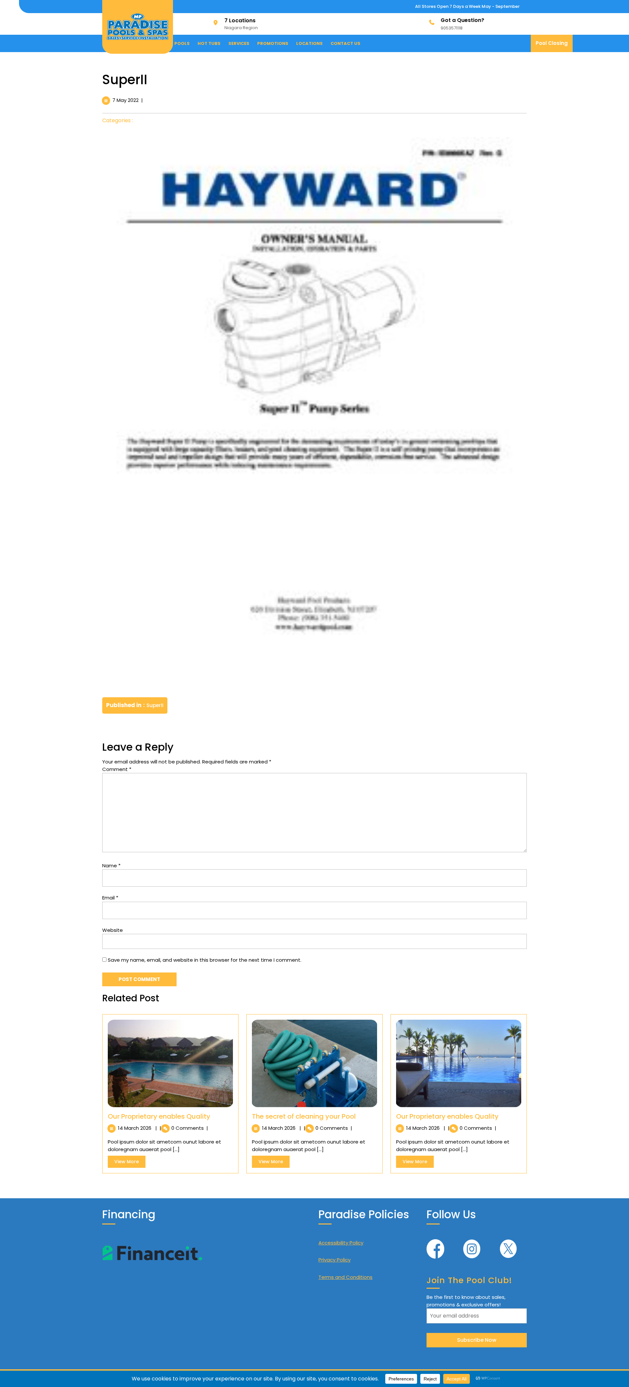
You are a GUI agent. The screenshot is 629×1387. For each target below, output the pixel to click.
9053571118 (452, 28)
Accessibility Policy (340, 1242)
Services (238, 43)
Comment (116, 769)
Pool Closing (554, 45)
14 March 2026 (135, 1128)
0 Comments (188, 1128)
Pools (182, 43)
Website (112, 930)
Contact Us (345, 43)
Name (111, 865)
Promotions (272, 43)
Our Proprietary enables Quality (159, 1116)
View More (129, 1163)
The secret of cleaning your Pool (304, 1116)
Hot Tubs (209, 43)
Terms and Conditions (345, 1277)
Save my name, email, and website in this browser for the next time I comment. (204, 959)
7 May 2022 (125, 100)
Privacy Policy (334, 1259)
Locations (309, 43)
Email (110, 897)
